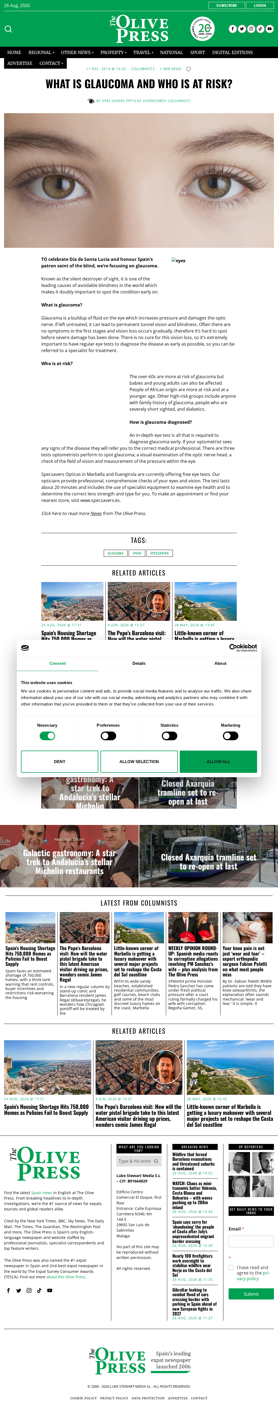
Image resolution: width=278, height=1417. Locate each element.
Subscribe (226, 5)
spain (137, 553)
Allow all (218, 761)
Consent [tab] (57, 663)
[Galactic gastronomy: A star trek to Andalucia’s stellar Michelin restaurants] (90, 787)
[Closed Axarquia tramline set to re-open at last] (188, 787)
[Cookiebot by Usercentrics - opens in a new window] (233, 648)
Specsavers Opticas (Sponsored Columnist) (146, 101)
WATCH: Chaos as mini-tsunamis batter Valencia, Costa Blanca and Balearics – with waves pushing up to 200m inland (194, 1195)
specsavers (159, 553)
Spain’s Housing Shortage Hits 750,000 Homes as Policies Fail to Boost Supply (72, 639)
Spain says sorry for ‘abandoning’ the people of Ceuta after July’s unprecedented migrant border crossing (193, 1232)
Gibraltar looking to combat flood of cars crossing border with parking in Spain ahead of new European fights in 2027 (194, 1302)
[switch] (108, 736)
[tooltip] (233, 29)
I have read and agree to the (253, 1273)
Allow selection (139, 761)
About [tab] (220, 663)
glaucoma (116, 553)
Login (260, 5)
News (96, 513)
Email (236, 1229)
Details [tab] (139, 663)
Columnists (143, 69)
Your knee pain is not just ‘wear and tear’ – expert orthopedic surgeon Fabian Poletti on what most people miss (245, 961)
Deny (59, 761)
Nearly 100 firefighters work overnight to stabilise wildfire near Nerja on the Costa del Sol (192, 1265)
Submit (251, 1294)
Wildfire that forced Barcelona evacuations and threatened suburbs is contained (193, 1161)
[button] (156, 1161)
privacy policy (253, 1276)
